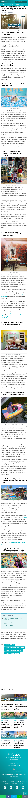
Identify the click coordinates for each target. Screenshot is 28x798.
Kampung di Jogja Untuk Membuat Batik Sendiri (14, 622)
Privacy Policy (14, 783)
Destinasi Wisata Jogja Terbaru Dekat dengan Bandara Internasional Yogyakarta (14, 316)
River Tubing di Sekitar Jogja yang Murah (14, 626)
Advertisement (5, 781)
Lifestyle (4, 4)
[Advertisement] (14, 672)
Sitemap (21, 783)
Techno (11, 4)
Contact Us (18, 781)
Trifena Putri (10, 12)
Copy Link (25, 797)
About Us (7, 783)
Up (25, 793)
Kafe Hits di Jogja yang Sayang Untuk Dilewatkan (13, 619)
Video (17, 4)
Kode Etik (24, 781)
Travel (2, 702)
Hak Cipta (12, 781)
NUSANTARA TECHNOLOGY (15, 757)
